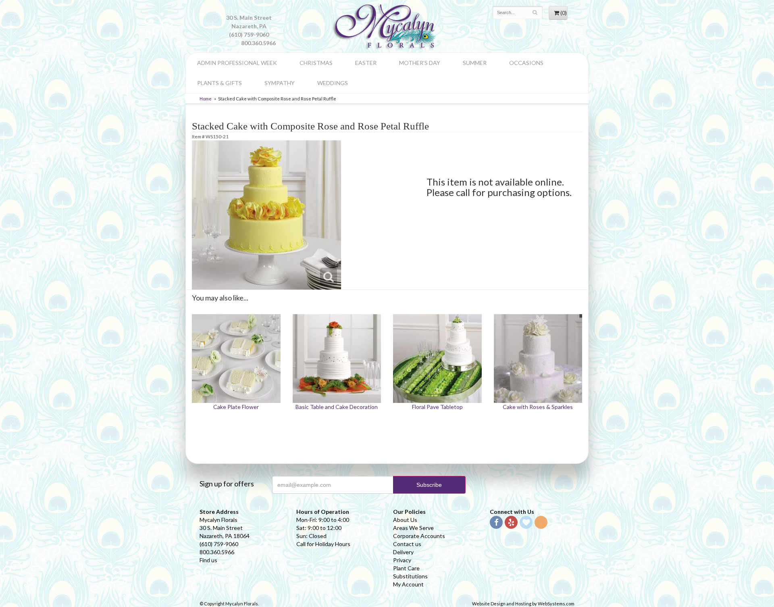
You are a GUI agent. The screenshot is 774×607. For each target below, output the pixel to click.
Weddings (332, 82)
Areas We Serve (413, 527)
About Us (405, 519)
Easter (366, 62)
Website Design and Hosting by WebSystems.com (523, 603)
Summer (475, 62)
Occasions (526, 62)
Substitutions (410, 576)
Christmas (316, 62)
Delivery (403, 552)
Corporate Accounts (419, 535)
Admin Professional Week (237, 62)
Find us (208, 560)
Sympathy (279, 82)
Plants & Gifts (219, 82)
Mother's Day (419, 62)
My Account (408, 584)
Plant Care (406, 568)
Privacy (402, 560)
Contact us (407, 543)
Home (206, 98)
